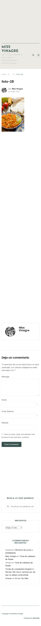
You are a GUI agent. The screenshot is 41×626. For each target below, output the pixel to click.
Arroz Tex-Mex (21, 578)
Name (4, 400)
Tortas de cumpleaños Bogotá (18, 569)
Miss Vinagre (17, 89)
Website (5, 423)
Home (4, 74)
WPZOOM (36, 618)
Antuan (8, 578)
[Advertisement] (20, 20)
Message (5, 377)
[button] (38, 55)
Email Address (8, 411)
